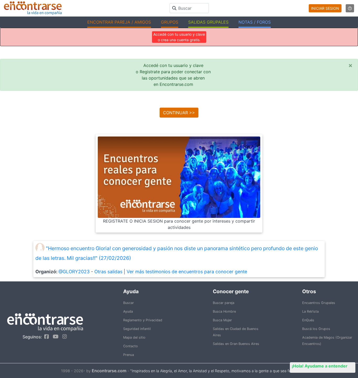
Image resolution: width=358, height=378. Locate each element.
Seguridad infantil (137, 329)
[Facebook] (45, 336)
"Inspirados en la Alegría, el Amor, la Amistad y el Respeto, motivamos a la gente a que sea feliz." (213, 371)
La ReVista (310, 311)
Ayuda (128, 311)
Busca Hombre (224, 311)
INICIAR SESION (325, 8)
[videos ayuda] (350, 8)
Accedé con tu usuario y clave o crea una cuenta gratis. (179, 37)
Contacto (130, 346)
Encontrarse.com (109, 370)
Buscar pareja (223, 303)
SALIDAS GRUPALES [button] (208, 22)
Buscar (128, 303)
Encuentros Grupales (318, 303)
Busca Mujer (222, 320)
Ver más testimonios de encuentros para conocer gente (187, 271)
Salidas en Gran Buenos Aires (236, 344)
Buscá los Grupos (316, 329)
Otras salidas (108, 271)
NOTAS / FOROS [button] (254, 22)
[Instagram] (63, 336)
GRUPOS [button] (169, 22)
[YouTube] (54, 336)
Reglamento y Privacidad (142, 320)
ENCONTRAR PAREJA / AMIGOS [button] (119, 22)
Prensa (128, 355)
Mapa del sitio (134, 337)
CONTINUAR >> (179, 112)
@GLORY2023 (74, 271)
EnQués (308, 320)
